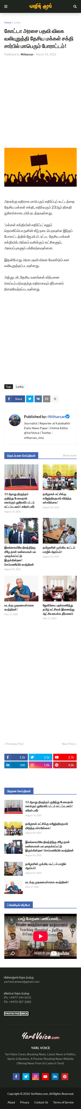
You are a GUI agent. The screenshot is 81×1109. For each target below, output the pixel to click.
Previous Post (15, 744)
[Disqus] (40, 679)
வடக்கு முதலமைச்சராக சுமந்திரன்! (19, 607)
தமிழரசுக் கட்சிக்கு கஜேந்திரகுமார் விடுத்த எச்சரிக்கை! (57, 498)
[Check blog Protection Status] (17, 1014)
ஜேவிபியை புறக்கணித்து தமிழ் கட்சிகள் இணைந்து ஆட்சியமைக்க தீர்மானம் (59, 609)
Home (7, 22)
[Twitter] (29, 398)
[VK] (38, 398)
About (11, 1102)
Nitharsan (56, 416)
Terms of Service (63, 1102)
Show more (70, 455)
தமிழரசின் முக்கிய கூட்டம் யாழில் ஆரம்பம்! (59, 550)
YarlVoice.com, (40, 1093)
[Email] (46, 398)
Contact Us (41, 1102)
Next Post (68, 744)
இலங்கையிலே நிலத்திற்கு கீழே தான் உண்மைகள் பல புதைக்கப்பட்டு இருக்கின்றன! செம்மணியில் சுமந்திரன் (20, 556)
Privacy (24, 1102)
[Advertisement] (40, 102)
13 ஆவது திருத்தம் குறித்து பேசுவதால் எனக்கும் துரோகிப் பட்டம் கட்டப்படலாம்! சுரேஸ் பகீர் (19, 500)
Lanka (17, 22)
